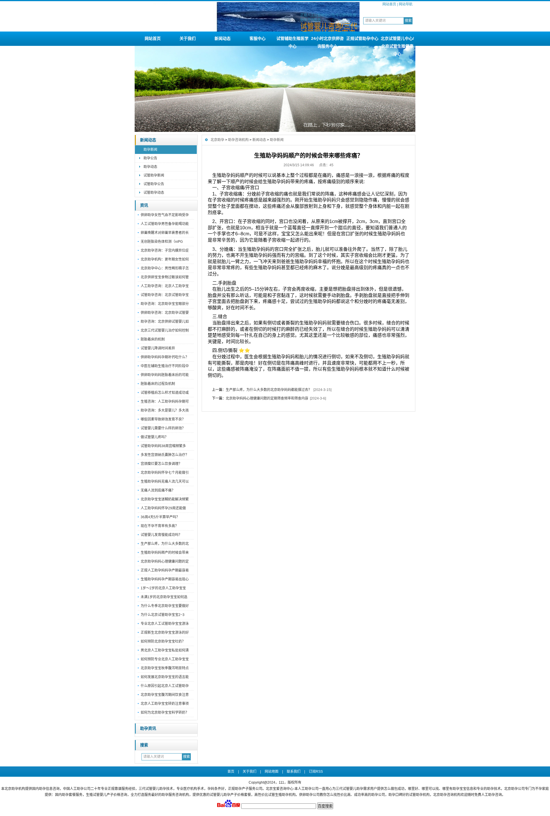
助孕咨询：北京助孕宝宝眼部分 (165, 304)
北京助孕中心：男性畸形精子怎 (165, 268)
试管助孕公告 (154, 184)
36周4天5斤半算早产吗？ (160, 517)
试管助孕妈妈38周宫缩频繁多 (163, 446)
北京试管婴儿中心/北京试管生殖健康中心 (397, 41)
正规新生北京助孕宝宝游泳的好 (165, 633)
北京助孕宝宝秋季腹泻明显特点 (165, 668)
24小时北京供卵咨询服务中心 (327, 41)
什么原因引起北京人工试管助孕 (165, 686)
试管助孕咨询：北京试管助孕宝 (165, 295)
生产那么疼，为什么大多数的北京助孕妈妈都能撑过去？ (269, 390)
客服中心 (258, 38)
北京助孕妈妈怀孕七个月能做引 (165, 473)
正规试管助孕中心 (362, 38)
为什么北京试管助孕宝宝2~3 (162, 615)
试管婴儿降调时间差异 (158, 348)
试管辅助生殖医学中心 (292, 41)
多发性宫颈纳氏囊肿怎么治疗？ (165, 455)
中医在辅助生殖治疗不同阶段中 (165, 366)
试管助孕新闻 (154, 175)
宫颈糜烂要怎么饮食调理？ (161, 464)
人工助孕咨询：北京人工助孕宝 (165, 286)
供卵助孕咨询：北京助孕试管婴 (165, 313)
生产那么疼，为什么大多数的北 (165, 544)
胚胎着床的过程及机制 (158, 384)
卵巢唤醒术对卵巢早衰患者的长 (165, 233)
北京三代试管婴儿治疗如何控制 (165, 330)
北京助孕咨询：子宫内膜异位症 (165, 250)
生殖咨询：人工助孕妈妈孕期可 (165, 402)
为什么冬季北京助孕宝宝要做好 (165, 606)
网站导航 (405, 4)
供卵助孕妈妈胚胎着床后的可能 (165, 375)
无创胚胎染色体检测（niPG (162, 242)
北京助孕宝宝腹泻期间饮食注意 (165, 695)
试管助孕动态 (154, 193)
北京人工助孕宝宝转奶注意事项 (165, 704)
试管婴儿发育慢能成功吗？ (161, 535)
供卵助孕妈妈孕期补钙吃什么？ (165, 357)
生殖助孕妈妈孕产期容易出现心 (165, 579)
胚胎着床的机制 (153, 339)
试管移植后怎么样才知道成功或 (165, 393)
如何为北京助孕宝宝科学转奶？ (165, 713)
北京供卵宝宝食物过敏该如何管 (165, 277)
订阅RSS (316, 772)
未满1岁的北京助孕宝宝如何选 (164, 597)
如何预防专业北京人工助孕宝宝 (165, 659)
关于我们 (188, 38)
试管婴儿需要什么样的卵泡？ (163, 428)
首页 (230, 772)
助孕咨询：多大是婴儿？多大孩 (165, 410)
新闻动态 (223, 38)
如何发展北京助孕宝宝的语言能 (165, 677)
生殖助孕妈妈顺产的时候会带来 (165, 553)
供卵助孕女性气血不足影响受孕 (165, 215)
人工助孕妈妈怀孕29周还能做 (163, 508)
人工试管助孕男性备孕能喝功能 (165, 224)
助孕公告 (150, 158)
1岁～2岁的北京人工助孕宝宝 (163, 588)
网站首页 (389, 4)
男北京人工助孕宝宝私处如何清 (165, 650)
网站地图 (271, 772)
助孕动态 (150, 167)
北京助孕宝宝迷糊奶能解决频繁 (165, 499)
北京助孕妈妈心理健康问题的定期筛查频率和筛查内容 (267, 398)
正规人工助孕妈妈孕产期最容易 (165, 570)
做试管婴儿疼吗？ (154, 437)
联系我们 (293, 772)
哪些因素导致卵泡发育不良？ (163, 419)
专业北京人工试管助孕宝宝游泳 (165, 624)
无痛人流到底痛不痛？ (158, 490)
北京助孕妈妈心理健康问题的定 (165, 561)
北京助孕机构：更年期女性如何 (165, 259)
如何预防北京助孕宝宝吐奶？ (163, 641)
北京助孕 (217, 140)
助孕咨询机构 (238, 140)
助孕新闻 (150, 150)
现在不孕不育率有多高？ (159, 526)
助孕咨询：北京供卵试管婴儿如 (165, 322)
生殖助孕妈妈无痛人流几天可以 (165, 482)
